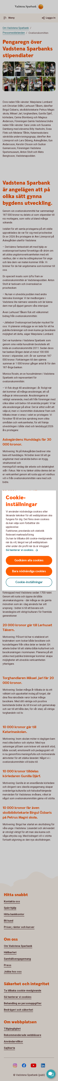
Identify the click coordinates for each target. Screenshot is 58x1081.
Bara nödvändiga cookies (29, 571)
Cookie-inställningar (29, 582)
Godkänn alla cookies (29, 560)
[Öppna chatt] (50, 1073)
